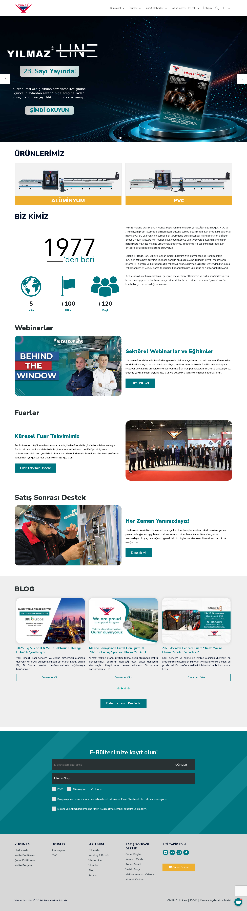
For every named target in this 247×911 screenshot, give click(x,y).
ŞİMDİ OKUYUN (49, 110)
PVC (60, 789)
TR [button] (224, 8)
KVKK (193, 900)
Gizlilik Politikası (177, 900)
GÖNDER (181, 765)
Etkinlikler (94, 850)
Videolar (93, 865)
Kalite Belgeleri (24, 865)
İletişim (207, 8)
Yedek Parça (133, 869)
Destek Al (138, 552)
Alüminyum (79, 789)
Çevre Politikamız (25, 860)
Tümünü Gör (140, 383)
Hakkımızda (21, 850)
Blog (91, 870)
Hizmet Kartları (134, 879)
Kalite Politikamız (25, 855)
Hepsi (98, 789)
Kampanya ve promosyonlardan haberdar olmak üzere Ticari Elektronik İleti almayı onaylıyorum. (113, 799)
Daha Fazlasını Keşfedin (123, 703)
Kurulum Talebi (134, 859)
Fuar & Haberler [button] (154, 8)
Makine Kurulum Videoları (140, 874)
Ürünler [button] (133, 8)
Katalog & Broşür (99, 855)
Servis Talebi (133, 864)
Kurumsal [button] (115, 8)
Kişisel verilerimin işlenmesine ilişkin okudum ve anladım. (102, 809)
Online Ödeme (180, 867)
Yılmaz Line (95, 860)
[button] (118, 688)
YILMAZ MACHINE (23, 8)
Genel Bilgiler (134, 854)
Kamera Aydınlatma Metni (215, 900)
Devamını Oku (50, 677)
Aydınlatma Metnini (111, 809)
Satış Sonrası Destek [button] (183, 8)
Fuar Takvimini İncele (35, 468)
